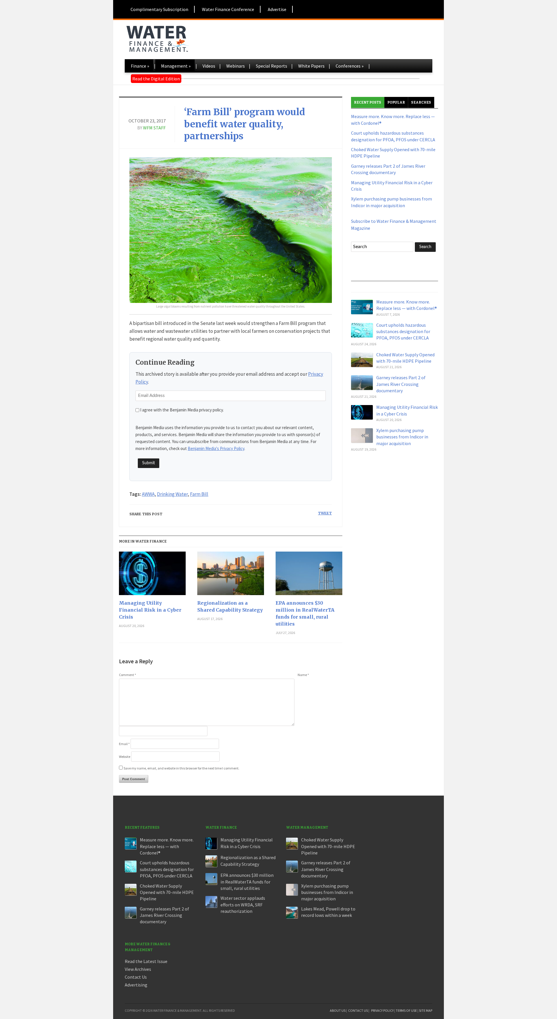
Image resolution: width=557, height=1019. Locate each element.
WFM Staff (154, 128)
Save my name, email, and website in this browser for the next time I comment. (181, 768)
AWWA (148, 494)
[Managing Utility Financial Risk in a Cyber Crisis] (152, 575)
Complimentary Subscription (159, 9)
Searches (421, 102)
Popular (396, 102)
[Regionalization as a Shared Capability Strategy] (230, 575)
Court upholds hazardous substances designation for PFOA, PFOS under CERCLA (403, 331)
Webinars (235, 66)
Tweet (325, 513)
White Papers (311, 66)
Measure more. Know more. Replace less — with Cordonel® (166, 846)
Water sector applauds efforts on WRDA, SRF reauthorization (242, 904)
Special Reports (271, 66)
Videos (208, 66)
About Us (338, 1010)
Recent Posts (367, 102)
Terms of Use (406, 1010)
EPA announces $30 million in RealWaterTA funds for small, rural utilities (305, 613)
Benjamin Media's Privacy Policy (216, 448)
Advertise (277, 9)
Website (124, 756)
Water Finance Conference (228, 9)
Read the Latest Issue (146, 961)
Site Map (425, 1010)
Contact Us (136, 977)
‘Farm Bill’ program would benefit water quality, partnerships (244, 124)
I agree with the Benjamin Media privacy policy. (182, 410)
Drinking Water (172, 494)
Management (176, 66)
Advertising (136, 985)
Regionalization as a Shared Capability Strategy (230, 606)
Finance (140, 66)
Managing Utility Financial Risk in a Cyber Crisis (150, 610)
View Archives (138, 969)
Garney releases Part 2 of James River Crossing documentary (401, 384)
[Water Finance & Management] (157, 37)
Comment (127, 675)
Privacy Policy (382, 1010)
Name (303, 675)
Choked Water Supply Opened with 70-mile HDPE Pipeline (167, 892)
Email (124, 744)
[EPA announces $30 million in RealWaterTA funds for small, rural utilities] (309, 575)
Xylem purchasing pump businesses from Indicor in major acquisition (402, 436)
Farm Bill (199, 494)
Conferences (350, 66)
